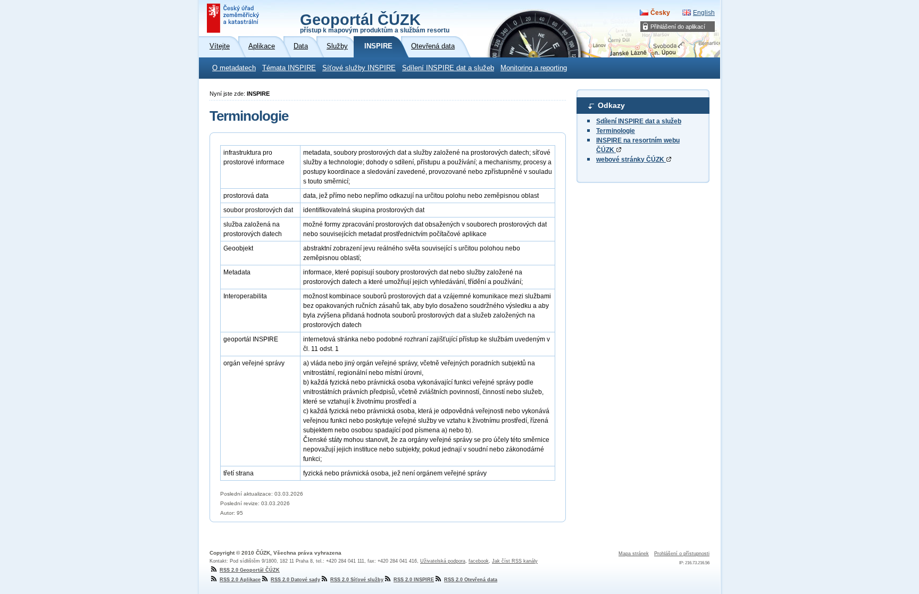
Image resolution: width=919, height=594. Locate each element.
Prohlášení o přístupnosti (681, 553)
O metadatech (234, 68)
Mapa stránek (634, 553)
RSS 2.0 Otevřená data (470, 579)
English (704, 12)
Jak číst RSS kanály (515, 561)
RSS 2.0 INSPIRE (414, 579)
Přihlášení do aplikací (677, 26)
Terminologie (615, 131)
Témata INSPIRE (289, 68)
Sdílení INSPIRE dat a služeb (448, 68)
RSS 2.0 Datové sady (295, 579)
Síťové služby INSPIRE (359, 68)
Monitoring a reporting (533, 68)
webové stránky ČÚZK (631, 159)
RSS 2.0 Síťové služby (356, 579)
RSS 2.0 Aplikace (240, 579)
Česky (660, 12)
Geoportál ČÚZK (374, 22)
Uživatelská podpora (442, 561)
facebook (479, 561)
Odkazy (611, 105)
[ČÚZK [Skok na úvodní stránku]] (234, 18)
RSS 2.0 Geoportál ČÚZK (250, 570)
